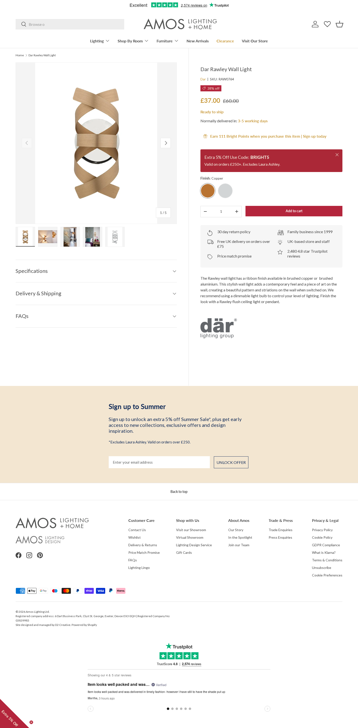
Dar (203, 79)
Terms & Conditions (327, 560)
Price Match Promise (144, 552)
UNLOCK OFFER (231, 462)
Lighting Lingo (139, 567)
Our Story (235, 530)
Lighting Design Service (194, 545)
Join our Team (238, 545)
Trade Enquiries (280, 530)
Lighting (97, 40)
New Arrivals (198, 40)
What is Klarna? (324, 552)
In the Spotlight (240, 537)
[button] (339, 24)
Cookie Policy (322, 537)
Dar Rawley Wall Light (42, 55)
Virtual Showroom (189, 537)
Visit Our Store (255, 40)
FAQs (132, 560)
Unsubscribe (321, 567)
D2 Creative (62, 625)
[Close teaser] (31, 722)
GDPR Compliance (326, 545)
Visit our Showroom (191, 530)
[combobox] (70, 24)
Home (20, 55)
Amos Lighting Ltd (37, 611)
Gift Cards (184, 552)
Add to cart (294, 211)
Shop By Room (130, 40)
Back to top (179, 491)
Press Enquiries (280, 537)
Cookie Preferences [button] (327, 575)
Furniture (165, 40)
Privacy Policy (322, 530)
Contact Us (137, 530)
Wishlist (134, 537)
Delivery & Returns (142, 545)
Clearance (225, 40)
